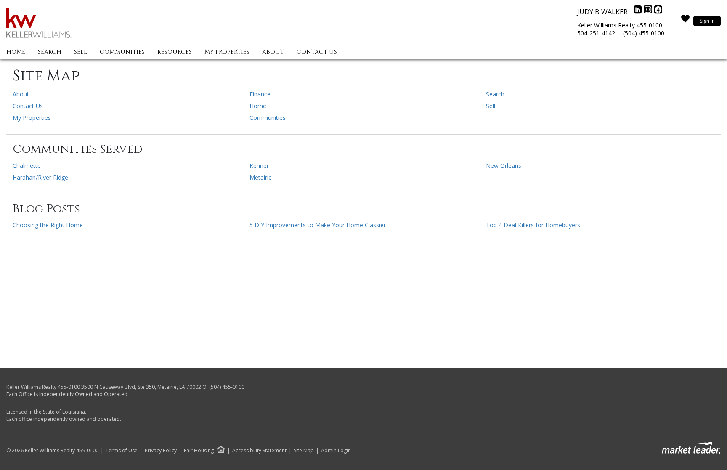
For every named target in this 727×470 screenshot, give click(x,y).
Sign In (707, 20)
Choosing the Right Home (48, 225)
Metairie (260, 177)
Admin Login (336, 450)
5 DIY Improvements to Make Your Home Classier (317, 225)
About (273, 52)
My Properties (226, 52)
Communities (122, 52)
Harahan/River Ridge (40, 177)
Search (49, 52)
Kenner (259, 166)
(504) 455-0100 (643, 33)
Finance (260, 94)
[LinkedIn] (639, 11)
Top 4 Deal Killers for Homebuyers (533, 225)
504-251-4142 (596, 33)
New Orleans (503, 166)
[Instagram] (649, 11)
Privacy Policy (161, 450)
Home (15, 52)
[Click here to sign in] (685, 21)
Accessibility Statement (259, 450)
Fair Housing (199, 450)
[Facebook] (658, 11)
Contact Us (317, 52)
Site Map (304, 450)
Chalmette (27, 166)
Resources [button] (174, 52)
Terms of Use (122, 450)
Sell (80, 52)
